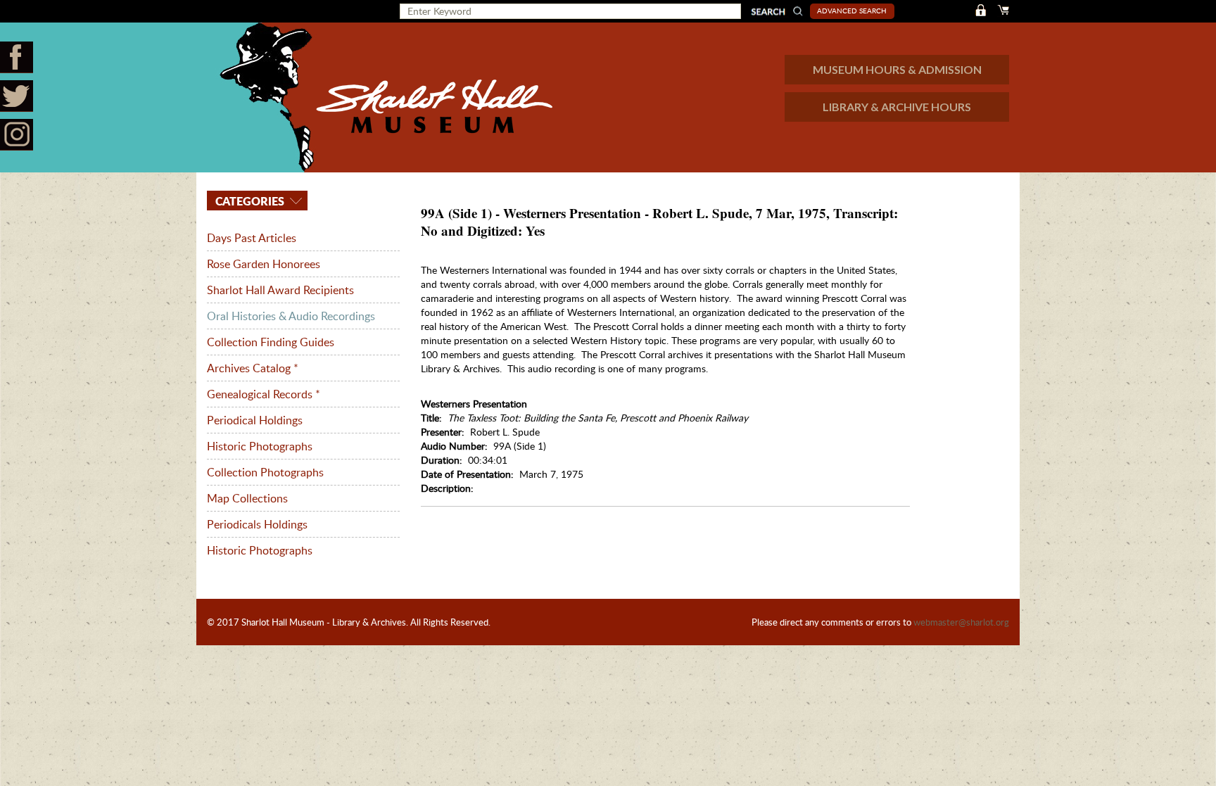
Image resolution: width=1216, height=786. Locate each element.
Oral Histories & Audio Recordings (291, 316)
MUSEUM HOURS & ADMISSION (897, 69)
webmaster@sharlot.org (961, 622)
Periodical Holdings (255, 420)
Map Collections (247, 498)
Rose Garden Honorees (263, 264)
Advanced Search (852, 10)
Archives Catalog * (252, 368)
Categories (248, 201)
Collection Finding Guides (270, 342)
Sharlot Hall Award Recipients (280, 290)
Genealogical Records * (263, 394)
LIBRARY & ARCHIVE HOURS (897, 106)
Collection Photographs (265, 472)
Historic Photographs (259, 446)
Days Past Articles (251, 238)
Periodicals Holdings (257, 524)
